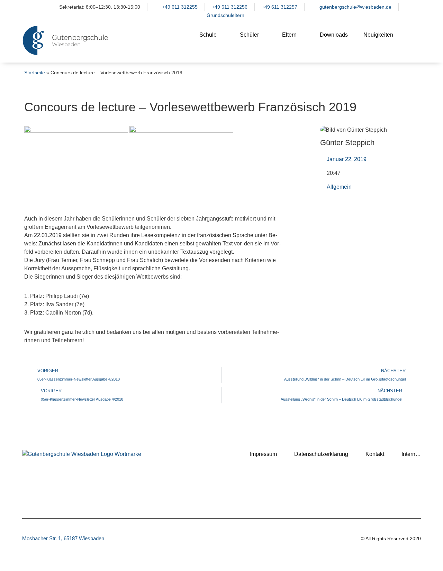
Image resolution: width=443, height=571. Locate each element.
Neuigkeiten (378, 35)
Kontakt (374, 454)
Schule (208, 35)
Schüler (249, 35)
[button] (412, 40)
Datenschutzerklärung (321, 454)
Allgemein (339, 187)
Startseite (34, 72)
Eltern (289, 35)
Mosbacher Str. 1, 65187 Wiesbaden (63, 538)
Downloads (334, 35)
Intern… (411, 454)
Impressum (263, 454)
